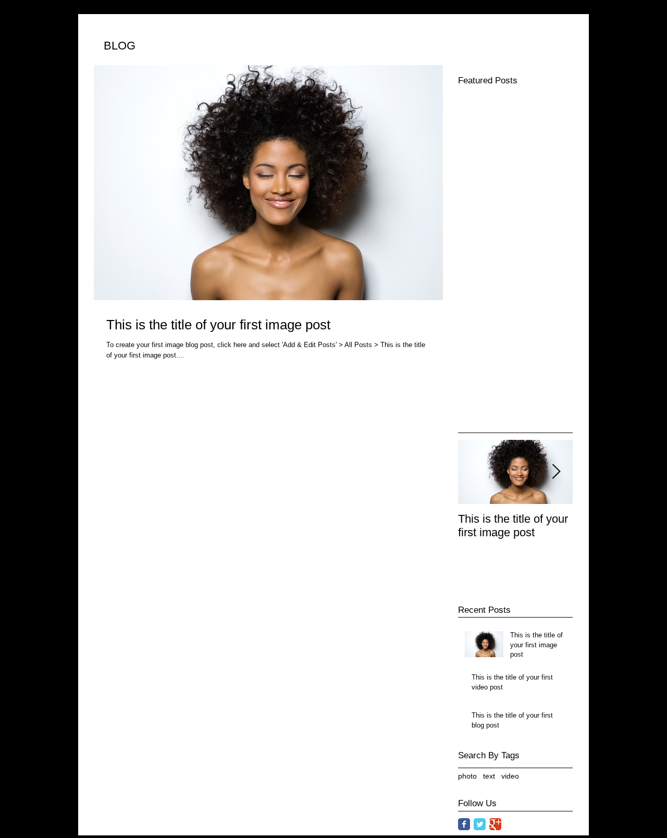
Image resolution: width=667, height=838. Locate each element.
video (510, 776)
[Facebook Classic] (464, 824)
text (489, 776)
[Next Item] (556, 472)
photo (467, 776)
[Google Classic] (495, 824)
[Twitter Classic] (480, 824)
